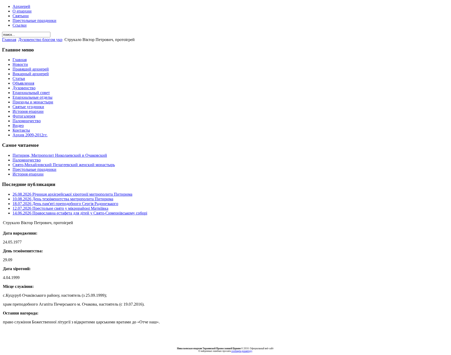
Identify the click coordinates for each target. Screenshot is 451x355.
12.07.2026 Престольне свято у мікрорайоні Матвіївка (60, 208)
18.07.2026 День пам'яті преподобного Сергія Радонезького (65, 203)
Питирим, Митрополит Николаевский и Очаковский (60, 155)
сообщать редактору (241, 351)
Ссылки (20, 25)
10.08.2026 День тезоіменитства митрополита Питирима (63, 199)
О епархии (22, 11)
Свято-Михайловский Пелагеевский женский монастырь (64, 164)
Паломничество (27, 160)
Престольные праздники (34, 20)
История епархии (28, 174)
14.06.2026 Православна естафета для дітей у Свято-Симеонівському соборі (80, 213)
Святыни (21, 16)
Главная (9, 39)
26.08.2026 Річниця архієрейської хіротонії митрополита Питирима (72, 194)
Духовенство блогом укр (40, 39)
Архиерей (21, 6)
